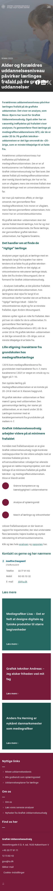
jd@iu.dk (22, 581)
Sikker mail (8, 867)
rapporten (37, 544)
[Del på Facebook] (37, 83)
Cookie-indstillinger (14, 872)
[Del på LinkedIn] (43, 83)
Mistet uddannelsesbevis (18, 771)
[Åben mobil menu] (49, 7)
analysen (24, 544)
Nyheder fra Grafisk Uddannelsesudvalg (26, 813)
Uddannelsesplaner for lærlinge (21, 782)
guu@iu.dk (8, 861)
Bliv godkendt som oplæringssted (22, 777)
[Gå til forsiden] (15, 9)
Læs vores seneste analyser (19, 807)
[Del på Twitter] (49, 83)
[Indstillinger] (3, 884)
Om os (8, 802)
